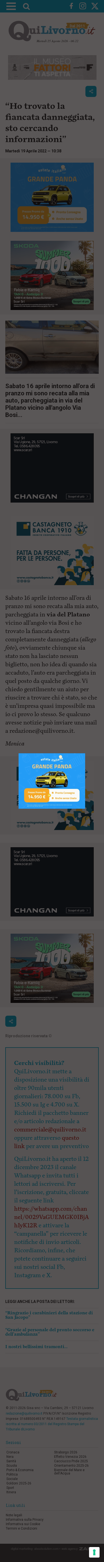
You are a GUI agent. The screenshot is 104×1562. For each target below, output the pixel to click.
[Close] (85, 753)
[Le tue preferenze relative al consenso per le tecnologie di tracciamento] (94, 1552)
